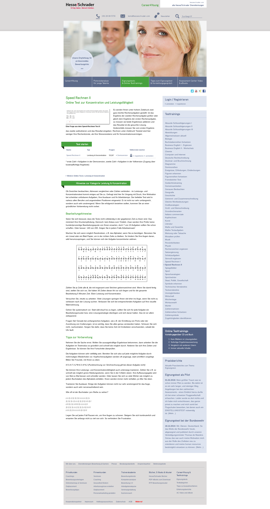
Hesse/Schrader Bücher (158, 476)
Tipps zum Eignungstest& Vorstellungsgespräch (161, 81)
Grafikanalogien (172, 205)
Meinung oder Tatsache (175, 233)
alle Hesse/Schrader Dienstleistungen (188, 5)
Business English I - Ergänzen (178, 145)
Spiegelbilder (171, 268)
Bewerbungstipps (72, 490)
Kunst (167, 221)
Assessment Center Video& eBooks (191, 81)
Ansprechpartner (144, 464)
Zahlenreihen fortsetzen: (176, 312)
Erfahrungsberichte (184, 489)
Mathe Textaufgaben (174, 230)
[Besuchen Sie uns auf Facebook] (204, 92)
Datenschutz (121, 502)
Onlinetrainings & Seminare (76, 483)
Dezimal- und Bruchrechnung (178, 161)
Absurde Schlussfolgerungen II (178, 126)
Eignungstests (182, 479)
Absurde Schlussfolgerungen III (179, 129)
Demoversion (122, 155)
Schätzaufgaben (172, 255)
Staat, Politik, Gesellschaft (176, 280)
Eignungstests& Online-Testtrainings (132, 81)
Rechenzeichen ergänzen (176, 249)
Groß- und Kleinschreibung (177, 208)
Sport (167, 271)
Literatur (169, 224)
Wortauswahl (171, 302)
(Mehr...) (172, 413)
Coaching (97, 480)
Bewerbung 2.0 (127, 483)
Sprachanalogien (172, 274)
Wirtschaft (169, 296)
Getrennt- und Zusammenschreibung (181, 199)
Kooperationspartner (74, 502)
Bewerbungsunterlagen (75, 480)
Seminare (97, 476)
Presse (114, 464)
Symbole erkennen (173, 284)
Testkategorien (182, 483)
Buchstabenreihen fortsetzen (178, 142)
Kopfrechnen (170, 217)
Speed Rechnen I (173, 261)
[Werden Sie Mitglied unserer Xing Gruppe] (200, 92)
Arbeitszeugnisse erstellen (104, 486)
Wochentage (170, 299)
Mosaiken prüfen (172, 236)
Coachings (70, 476)
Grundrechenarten (173, 211)
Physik (168, 246)
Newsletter (165, 16)
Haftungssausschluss (104, 502)
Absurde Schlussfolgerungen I (178, 123)
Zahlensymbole (172, 315)
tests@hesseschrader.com (139, 16)
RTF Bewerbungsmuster (158, 483)
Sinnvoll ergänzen (173, 258)
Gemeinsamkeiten (173, 186)
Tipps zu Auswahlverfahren (187, 486)
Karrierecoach (126, 493)
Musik (167, 239)
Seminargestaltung (128, 490)
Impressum (89, 502)
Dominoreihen (171, 167)
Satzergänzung (172, 252)
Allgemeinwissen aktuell (175, 136)
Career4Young (71, 80)
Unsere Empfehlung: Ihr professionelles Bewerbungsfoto (82, 61)
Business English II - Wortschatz (179, 148)
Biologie (168, 139)
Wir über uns (71, 464)
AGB (130, 502)
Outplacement (71, 486)
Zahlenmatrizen (172, 309)
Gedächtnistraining (173, 183)
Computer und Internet (175, 154)
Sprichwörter (170, 277)
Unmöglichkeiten (172, 293)
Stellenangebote (159, 464)
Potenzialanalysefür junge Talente (101, 81)
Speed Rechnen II (73, 155)
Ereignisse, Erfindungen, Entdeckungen (182, 170)
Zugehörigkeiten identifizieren (178, 318)
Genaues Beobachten (174, 189)
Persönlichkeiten (172, 243)
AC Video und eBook (185, 493)
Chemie (168, 151)
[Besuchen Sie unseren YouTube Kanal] (196, 92)
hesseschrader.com (197, 2)
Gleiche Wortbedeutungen (176, 202)
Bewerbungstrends (128, 476)
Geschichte (170, 195)
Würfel (168, 306)
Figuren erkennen (173, 173)
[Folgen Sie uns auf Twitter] (192, 92)
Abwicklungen (171, 132)
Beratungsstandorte (127, 464)
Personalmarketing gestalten (104, 493)
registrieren (139, 156)
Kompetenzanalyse (128, 480)
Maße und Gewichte (174, 227)
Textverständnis (172, 290)
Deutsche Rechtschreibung (177, 158)
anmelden (149, 156)
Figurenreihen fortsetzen (176, 176)
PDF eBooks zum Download (159, 480)
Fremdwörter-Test (173, 180)
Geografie (169, 192)
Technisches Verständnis (176, 287)
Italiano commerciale (174, 214)
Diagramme (170, 164)
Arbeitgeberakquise (128, 486)
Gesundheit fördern (101, 483)
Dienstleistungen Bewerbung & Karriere (93, 464)
